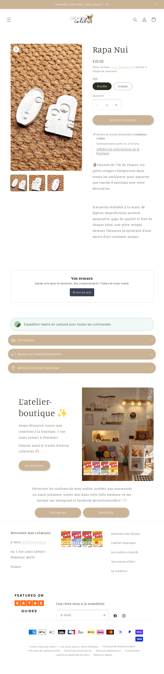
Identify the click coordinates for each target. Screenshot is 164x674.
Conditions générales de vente (72, 654)
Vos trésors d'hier (123, 561)
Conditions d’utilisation (78, 650)
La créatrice (119, 571)
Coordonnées (132, 650)
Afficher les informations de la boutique (118, 151)
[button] (8, 19)
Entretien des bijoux (125, 533)
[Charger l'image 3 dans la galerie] (55, 183)
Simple (123, 86)
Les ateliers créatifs (124, 552)
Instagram (58, 512)
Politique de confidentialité (44, 650)
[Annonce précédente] (8, 4)
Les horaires (34, 465)
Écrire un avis (82, 292)
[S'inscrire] (103, 615)
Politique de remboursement (119, 646)
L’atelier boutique (123, 542)
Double (102, 86)
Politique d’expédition (108, 650)
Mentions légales (103, 654)
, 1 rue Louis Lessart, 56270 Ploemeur (78, 646)
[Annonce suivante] (156, 4)
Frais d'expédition (122, 66)
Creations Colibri (47, 646)
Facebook (106, 512)
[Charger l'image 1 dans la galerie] (19, 183)
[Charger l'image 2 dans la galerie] (37, 183)
